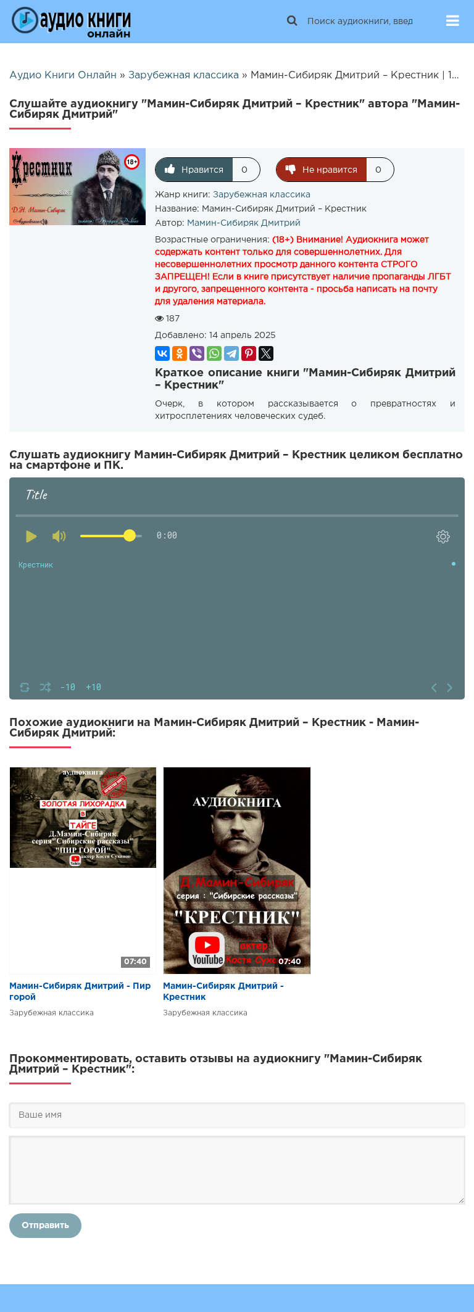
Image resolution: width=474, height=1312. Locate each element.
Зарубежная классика (261, 195)
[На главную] (71, 21)
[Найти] (292, 21)
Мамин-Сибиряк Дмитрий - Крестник (223, 992)
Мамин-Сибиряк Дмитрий (244, 223)
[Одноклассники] (179, 353)
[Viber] (196, 353)
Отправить (45, 1225)
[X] (266, 353)
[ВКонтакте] (162, 353)
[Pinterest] (248, 353)
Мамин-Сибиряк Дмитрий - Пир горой (80, 992)
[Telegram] (231, 353)
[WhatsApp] (214, 353)
